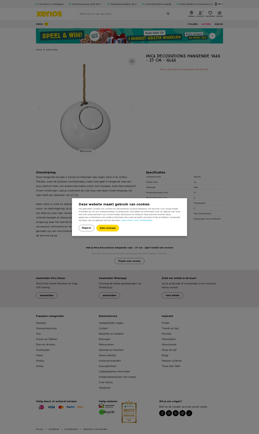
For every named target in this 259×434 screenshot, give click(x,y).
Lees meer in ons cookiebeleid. (137, 220)
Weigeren (86, 228)
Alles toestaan (108, 228)
